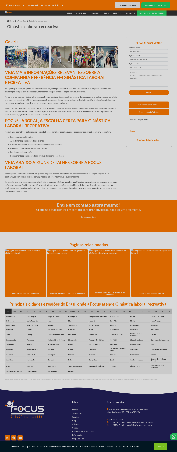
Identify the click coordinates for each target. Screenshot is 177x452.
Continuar (161, 446)
